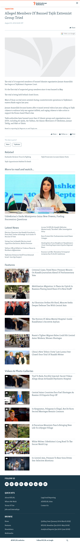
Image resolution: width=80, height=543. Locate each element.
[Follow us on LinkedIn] (36, 484)
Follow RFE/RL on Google (45, 540)
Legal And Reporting (48, 498)
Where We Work (11, 501)
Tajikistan (9, 9)
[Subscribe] (45, 484)
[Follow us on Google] (21, 484)
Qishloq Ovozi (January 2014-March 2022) (56, 521)
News (7, 521)
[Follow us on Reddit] (12, 484)
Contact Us (45, 505)
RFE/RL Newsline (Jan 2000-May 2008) (55, 525)
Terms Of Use (9, 505)
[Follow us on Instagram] (16, 484)
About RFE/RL (10, 498)
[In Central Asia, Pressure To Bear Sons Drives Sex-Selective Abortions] (17, 463)
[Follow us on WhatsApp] (40, 484)
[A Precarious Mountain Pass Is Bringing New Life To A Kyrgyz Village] (17, 431)
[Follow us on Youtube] (7, 484)
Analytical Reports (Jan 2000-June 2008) (55, 529)
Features (8, 525)
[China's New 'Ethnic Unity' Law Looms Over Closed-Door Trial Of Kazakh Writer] (17, 357)
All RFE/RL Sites (47, 501)
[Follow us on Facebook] (31, 484)
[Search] (67, 540)
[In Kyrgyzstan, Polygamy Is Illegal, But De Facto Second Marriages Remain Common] (17, 414)
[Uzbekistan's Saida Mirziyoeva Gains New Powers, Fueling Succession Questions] (40, 194)
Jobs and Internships (12, 509)
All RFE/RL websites (17, 540)
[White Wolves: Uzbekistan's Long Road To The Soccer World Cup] (17, 447)
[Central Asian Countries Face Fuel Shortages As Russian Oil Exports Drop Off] (17, 398)
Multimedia (9, 533)
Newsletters (9, 529)
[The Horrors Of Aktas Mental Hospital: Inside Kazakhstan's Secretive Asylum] (17, 325)
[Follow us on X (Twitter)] (26, 484)
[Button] (72, 27)
